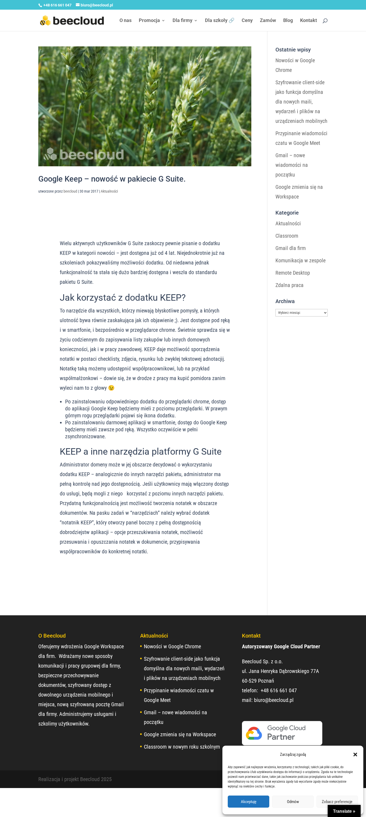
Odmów (293, 801)
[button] (355, 754)
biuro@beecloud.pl (274, 700)
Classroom (286, 236)
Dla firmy (182, 21)
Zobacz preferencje (337, 801)
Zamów (268, 21)
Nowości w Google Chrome (172, 646)
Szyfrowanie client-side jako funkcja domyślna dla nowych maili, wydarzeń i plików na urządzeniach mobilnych (301, 101)
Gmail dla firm (290, 248)
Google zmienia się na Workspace (180, 734)
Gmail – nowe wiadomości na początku (291, 165)
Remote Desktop (292, 273)
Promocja (149, 21)
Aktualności (109, 191)
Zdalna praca (289, 285)
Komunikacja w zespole (300, 260)
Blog (288, 21)
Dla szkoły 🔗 (219, 21)
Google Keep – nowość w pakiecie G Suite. (112, 178)
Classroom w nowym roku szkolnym (182, 747)
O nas (125, 21)
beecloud (70, 191)
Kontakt (308, 21)
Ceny (247, 21)
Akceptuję (248, 801)
